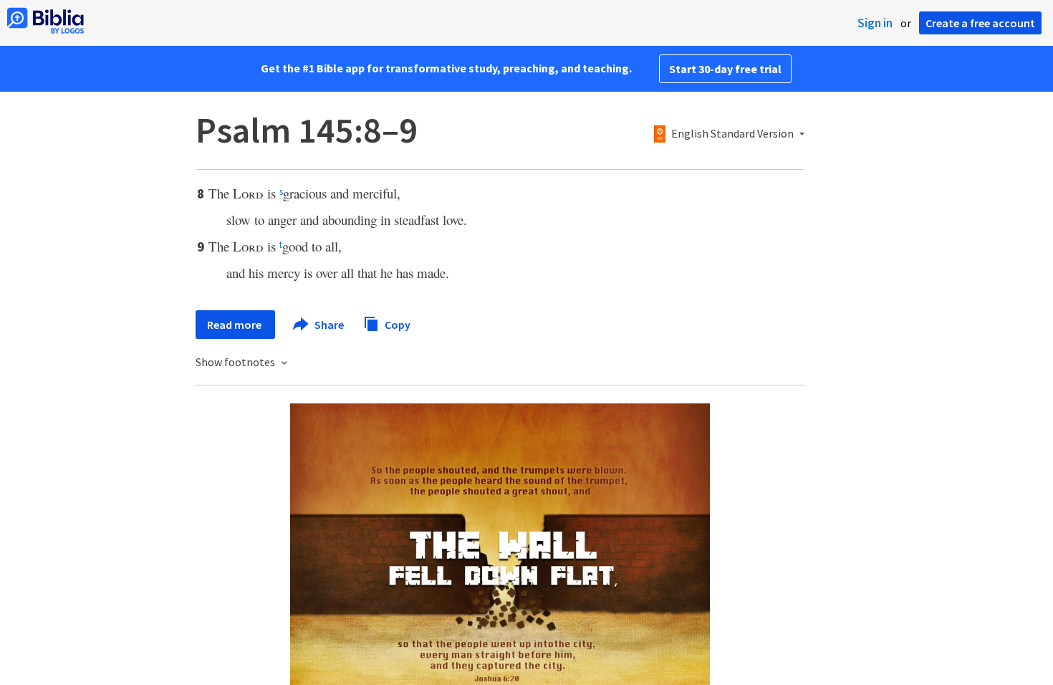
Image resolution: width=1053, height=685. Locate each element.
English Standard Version (732, 134)
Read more (235, 324)
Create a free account (980, 23)
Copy (396, 323)
